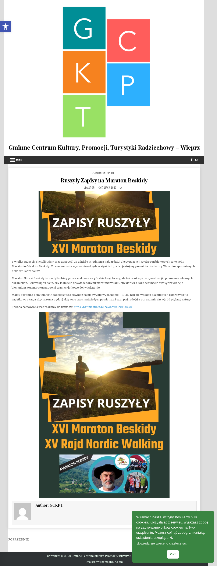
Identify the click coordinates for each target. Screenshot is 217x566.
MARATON (100, 173)
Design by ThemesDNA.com (104, 561)
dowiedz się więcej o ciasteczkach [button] (163, 543)
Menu (19, 160)
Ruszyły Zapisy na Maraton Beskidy (104, 180)
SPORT (110, 173)
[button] (5, 26)
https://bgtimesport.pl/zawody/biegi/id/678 (102, 307)
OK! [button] (173, 554)
